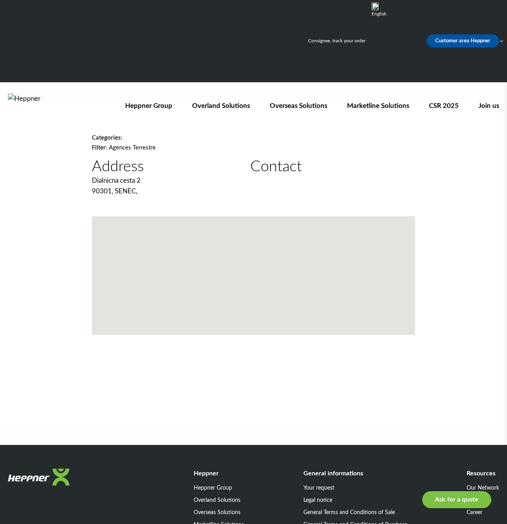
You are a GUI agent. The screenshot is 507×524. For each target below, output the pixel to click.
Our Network (483, 488)
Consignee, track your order (337, 40)
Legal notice (317, 500)
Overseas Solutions (298, 105)
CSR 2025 (444, 105)
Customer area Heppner (462, 41)
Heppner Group (148, 105)
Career (474, 512)
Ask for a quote (456, 499)
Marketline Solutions (378, 105)
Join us (488, 105)
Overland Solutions (221, 105)
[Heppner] (53, 105)
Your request (318, 488)
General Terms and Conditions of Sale (349, 512)
